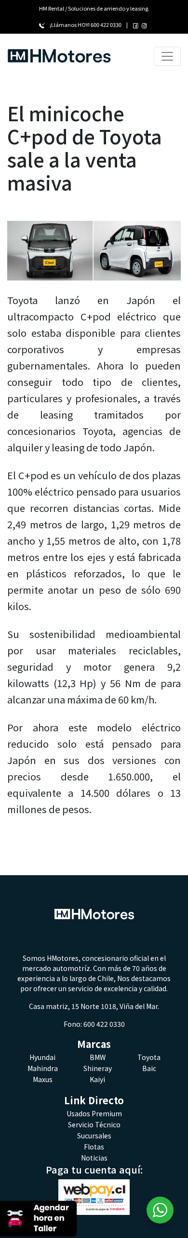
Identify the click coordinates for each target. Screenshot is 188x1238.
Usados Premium (94, 1113)
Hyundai (42, 1057)
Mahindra (42, 1068)
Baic (149, 1068)
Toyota (149, 1057)
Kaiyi (97, 1079)
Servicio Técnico (94, 1124)
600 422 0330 (106, 24)
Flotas (94, 1146)
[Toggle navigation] (167, 56)
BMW (98, 1057)
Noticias (94, 1157)
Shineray (97, 1068)
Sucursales (94, 1135)
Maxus (43, 1079)
